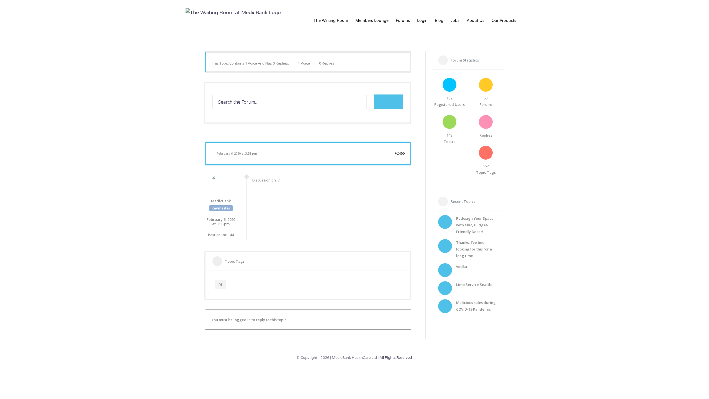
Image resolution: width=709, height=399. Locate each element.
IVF (220, 285)
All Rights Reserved (395, 357)
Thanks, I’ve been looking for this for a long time (474, 249)
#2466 (400, 153)
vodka (461, 266)
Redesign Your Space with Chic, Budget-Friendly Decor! (475, 225)
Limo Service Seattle (474, 284)
